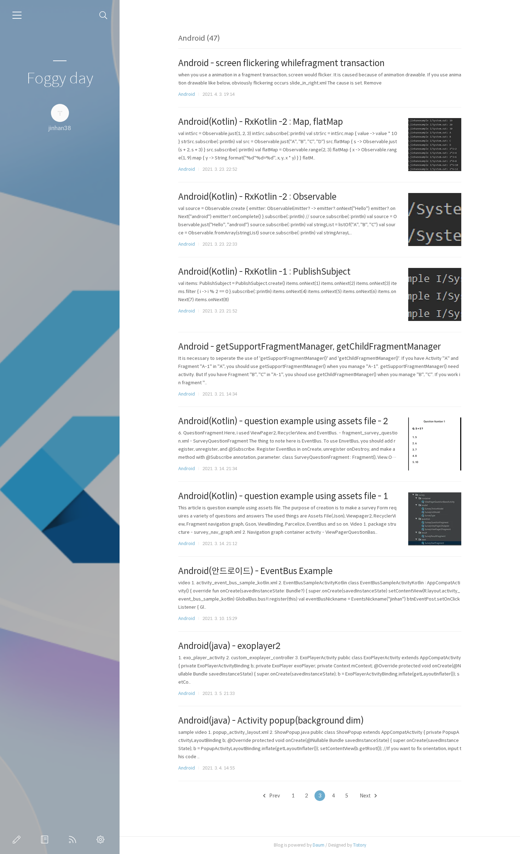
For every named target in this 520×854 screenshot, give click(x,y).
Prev (274, 795)
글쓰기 (18, 839)
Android (186, 94)
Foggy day (60, 78)
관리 (101, 839)
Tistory (359, 845)
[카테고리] (17, 15)
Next (366, 795)
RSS (73, 839)
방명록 (45, 839)
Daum (318, 845)
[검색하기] (103, 15)
